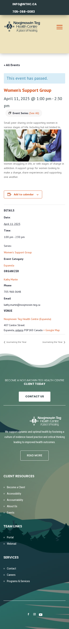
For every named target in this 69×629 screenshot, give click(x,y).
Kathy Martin (11, 279)
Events (10, 512)
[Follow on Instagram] (34, 614)
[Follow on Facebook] (28, 614)
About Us (12, 506)
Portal (10, 537)
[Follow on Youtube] (40, 614)
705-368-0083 (23, 12)
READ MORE (34, 455)
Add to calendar (24, 194)
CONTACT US (34, 396)
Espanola (9, 265)
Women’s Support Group (18, 252)
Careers (11, 575)
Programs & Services (18, 581)
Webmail (11, 543)
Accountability (15, 500)
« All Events (12, 65)
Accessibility (14, 493)
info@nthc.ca (24, 4)
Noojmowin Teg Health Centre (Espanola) (27, 319)
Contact (11, 568)
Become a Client (16, 487)
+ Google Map (51, 330)
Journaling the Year (16, 342)
